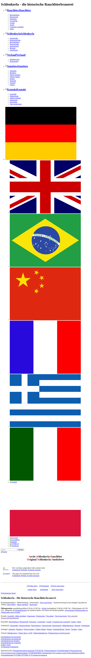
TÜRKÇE (26, 655)
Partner (12, 79)
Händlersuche (14, 59)
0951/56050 (11, 605)
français (79, 651)
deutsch (54, 651)
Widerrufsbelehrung (40, 633)
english (66, 651)
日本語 (38, 653)
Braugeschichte (15, 40)
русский (63, 653)
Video (80, 629)
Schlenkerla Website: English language (25, 576)
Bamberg (13, 73)
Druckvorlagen (15, 75)
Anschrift (13, 94)
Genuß (12, 23)
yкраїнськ (43, 655)
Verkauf (21, 54)
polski (49, 653)
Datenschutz (14, 96)
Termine (13, 83)
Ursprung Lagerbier (17, 27)
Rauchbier (25, 10)
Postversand (14, 61)
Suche (67, 629)
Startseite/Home (58, 629)
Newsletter (13, 102)
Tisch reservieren (16, 104)
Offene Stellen (15, 77)
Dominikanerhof (21, 610)
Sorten (12, 25)
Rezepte (12, 48)
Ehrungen (13, 19)
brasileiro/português (27, 651)
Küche (44, 608)
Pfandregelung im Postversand (59, 633)
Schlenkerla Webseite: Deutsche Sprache (26, 570)
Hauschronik (14, 44)
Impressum (13, 100)
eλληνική (12, 653)
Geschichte (14, 21)
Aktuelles (13, 71)
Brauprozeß (14, 17)
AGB (30, 633)
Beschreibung (14, 15)
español (10, 655)
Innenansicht (14, 46)
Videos (12, 85)
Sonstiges (23, 66)
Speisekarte (14, 50)
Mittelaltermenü (67, 626)
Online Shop (32, 590)
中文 (42, 651)
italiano (25, 653)
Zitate (12, 29)
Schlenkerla (27, 33)
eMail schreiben (15, 98)
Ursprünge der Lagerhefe (61, 622)
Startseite (13, 81)
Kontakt (21, 89)
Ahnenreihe (14, 38)
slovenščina (80, 653)
